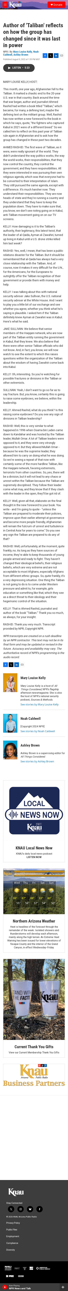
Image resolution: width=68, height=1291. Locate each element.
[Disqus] (34, 1138)
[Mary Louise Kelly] (10, 682)
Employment (12, 1236)
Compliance (12, 1243)
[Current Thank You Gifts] (34, 999)
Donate (57, 4)
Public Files (11, 1230)
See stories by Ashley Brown (37, 761)
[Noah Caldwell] (10, 723)
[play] (5, 1287)
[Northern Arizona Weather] (34, 891)
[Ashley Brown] (10, 750)
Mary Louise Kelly (22, 51)
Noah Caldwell (31, 719)
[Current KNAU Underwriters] (34, 1075)
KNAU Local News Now (34, 848)
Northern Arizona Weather (34, 921)
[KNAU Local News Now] (34, 810)
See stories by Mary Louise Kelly (40, 704)
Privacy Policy (13, 1223)
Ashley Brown (20, 54)
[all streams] (64, 1287)
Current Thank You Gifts (34, 1046)
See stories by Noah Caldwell (38, 731)
